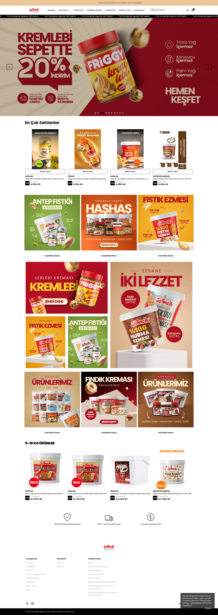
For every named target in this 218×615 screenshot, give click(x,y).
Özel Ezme (30, 570)
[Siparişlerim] (187, 10)
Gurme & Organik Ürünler (36, 574)
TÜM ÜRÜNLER (31, 566)
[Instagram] (32, 603)
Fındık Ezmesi (110, 10)
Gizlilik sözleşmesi (95, 570)
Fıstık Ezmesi (78, 10)
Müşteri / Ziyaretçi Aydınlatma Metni (102, 582)
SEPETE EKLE (45, 171)
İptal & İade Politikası (96, 574)
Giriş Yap (60, 563)
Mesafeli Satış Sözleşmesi (98, 566)
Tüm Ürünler (63, 10)
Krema (28, 590)
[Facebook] (27, 603)
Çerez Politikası (94, 578)
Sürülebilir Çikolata (94, 10)
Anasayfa (51, 10)
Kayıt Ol (60, 566)
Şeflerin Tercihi (125, 10)
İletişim (91, 563)
